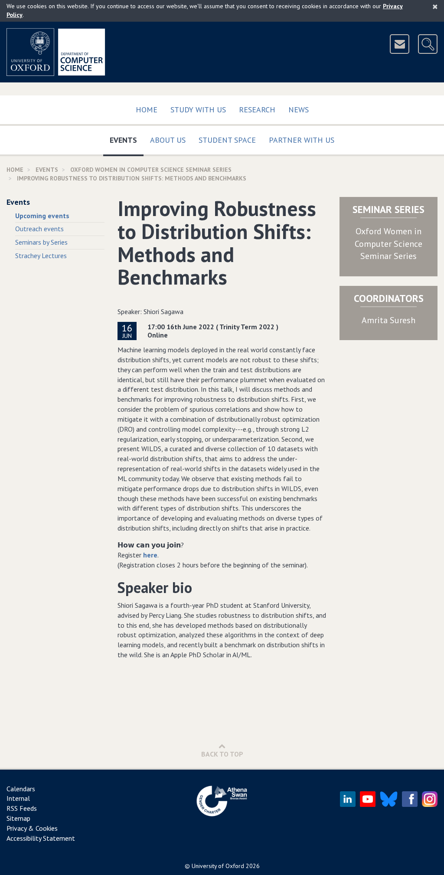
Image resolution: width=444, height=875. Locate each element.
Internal (18, 798)
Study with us (198, 110)
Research (257, 110)
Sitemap (18, 818)
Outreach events (39, 228)
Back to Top (222, 754)
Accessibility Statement (41, 838)
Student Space (227, 140)
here (150, 555)
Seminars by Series (41, 242)
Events (127, 139)
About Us (168, 140)
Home (146, 110)
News (298, 110)
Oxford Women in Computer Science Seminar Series (388, 244)
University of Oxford (218, 866)
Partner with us (301, 140)
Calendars (21, 788)
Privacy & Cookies (32, 828)
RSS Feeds (22, 808)
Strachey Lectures (41, 255)
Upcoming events (42, 215)
